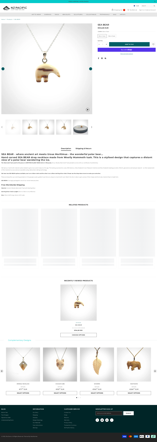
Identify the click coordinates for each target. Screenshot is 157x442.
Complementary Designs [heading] (19, 340)
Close (155, 1)
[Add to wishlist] (153, 44)
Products (9, 19)
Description (66, 149)
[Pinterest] (102, 58)
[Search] (148, 5)
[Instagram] (102, 420)
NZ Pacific (78, 322)
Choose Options (78, 335)
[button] (3, 68)
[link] (20, 262)
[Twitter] (111, 420)
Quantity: (100, 40)
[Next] (155, 371)
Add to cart (129, 44)
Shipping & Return (83, 149)
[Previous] (1, 371)
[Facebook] (98, 58)
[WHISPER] (97, 364)
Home (3, 19)
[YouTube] (107, 420)
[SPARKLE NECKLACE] (23, 364)
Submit (128, 413)
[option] (46, 68)
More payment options (126, 53)
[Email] (105, 58)
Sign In (141, 10)
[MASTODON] (134, 364)
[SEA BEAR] (78, 302)
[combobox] (147, 5)
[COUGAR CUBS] (60, 364)
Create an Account (150, 10)
